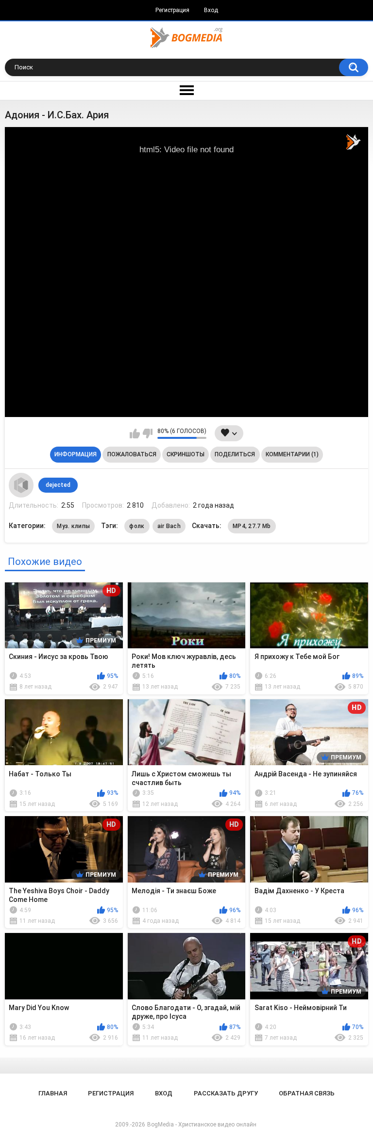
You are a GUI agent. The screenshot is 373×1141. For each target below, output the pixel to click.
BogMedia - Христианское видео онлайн (201, 1124)
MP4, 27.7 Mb (252, 526)
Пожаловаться (131, 454)
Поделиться (235, 454)
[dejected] (21, 485)
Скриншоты (185, 454)
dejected (58, 485)
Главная (52, 1093)
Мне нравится (135, 433)
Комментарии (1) (292, 454)
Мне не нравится (147, 433)
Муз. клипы (73, 526)
